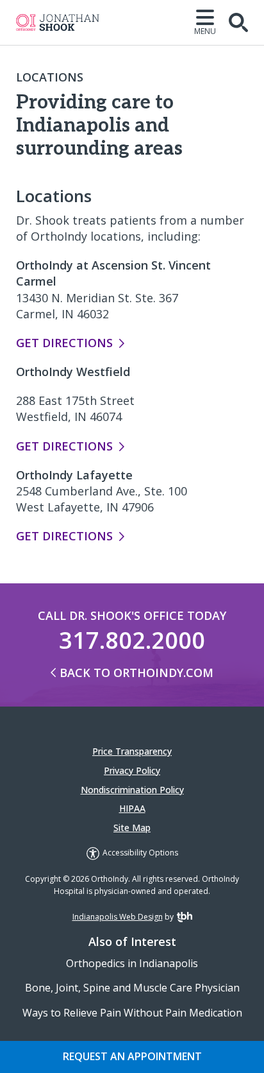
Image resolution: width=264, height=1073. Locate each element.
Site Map (132, 827)
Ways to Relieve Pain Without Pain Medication (132, 1013)
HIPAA (132, 808)
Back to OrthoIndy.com (136, 672)
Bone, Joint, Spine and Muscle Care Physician (132, 988)
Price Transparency (132, 751)
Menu (205, 30)
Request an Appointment (132, 1056)
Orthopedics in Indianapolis (132, 963)
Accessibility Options (140, 852)
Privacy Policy (132, 770)
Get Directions (64, 342)
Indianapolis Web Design (117, 916)
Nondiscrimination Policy (132, 790)
